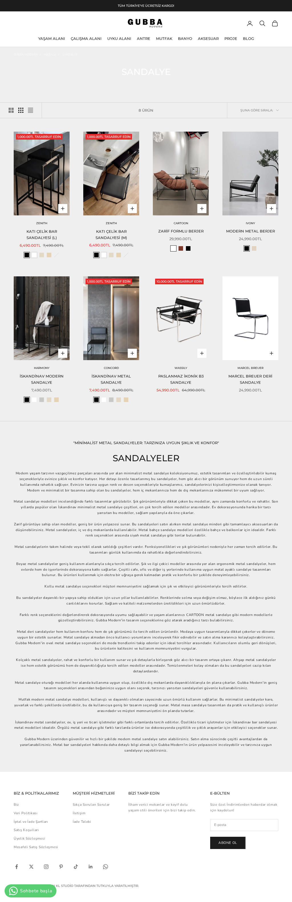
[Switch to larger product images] (11, 110)
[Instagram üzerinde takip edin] (46, 867)
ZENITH (41, 223)
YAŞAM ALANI (51, 38)
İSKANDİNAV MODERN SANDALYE (42, 379)
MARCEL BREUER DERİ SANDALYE (250, 379)
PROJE (230, 38)
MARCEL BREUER (250, 368)
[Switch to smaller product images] (20, 110)
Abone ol (227, 842)
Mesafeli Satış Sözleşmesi (36, 847)
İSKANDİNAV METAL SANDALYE (111, 379)
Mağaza (50, 55)
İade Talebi (82, 821)
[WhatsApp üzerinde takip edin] (105, 867)
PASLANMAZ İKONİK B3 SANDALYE (181, 379)
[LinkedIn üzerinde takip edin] (91, 867)
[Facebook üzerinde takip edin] (16, 867)
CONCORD (111, 368)
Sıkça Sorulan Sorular (91, 804)
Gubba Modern (26, 55)
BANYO (185, 38)
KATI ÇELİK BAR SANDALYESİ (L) (42, 234)
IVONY (250, 223)
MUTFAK (164, 38)
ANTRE (143, 38)
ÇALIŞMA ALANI (86, 38)
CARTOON (181, 223)
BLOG (248, 38)
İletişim (79, 813)
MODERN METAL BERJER (250, 231)
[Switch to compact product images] (30, 110)
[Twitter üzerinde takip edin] (31, 867)
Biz (16, 804)
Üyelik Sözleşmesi (29, 838)
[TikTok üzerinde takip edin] (76, 867)
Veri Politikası (26, 813)
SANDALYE (69, 55)
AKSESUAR (208, 38)
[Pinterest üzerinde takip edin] (61, 867)
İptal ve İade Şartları (31, 821)
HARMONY (41, 368)
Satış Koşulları (26, 830)
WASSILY (181, 368)
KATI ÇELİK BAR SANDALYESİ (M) (111, 234)
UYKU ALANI (119, 38)
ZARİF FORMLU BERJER (181, 231)
